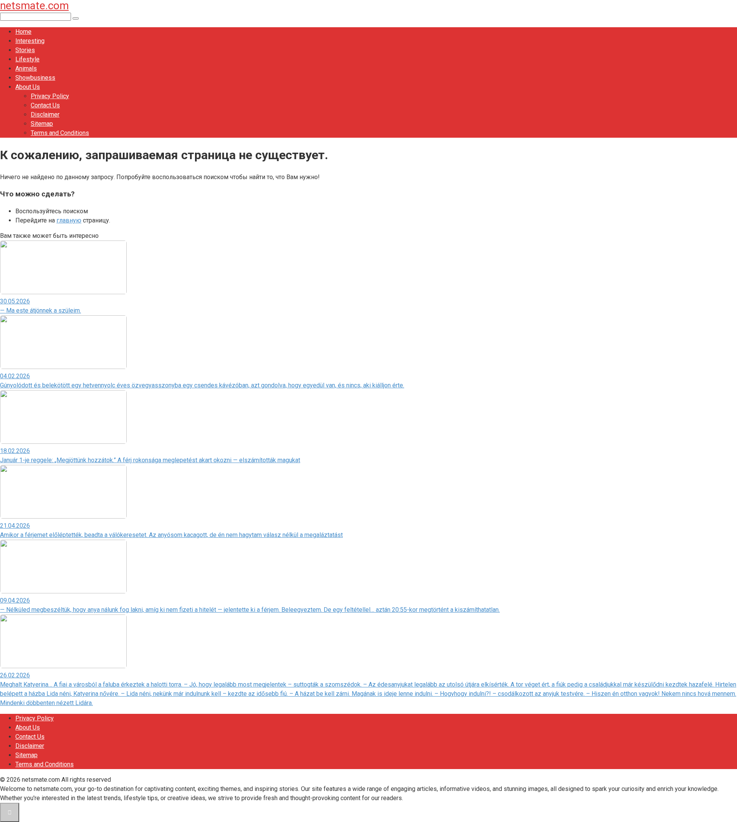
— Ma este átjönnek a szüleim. (40, 310)
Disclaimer (45, 114)
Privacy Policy (50, 96)
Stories (25, 50)
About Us (27, 87)
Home (23, 31)
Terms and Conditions (60, 133)
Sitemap (42, 123)
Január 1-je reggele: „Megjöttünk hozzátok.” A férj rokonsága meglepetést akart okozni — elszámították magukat (150, 460)
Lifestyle (27, 59)
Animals (26, 68)
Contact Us (45, 105)
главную (68, 220)
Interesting (30, 40)
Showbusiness (35, 77)
